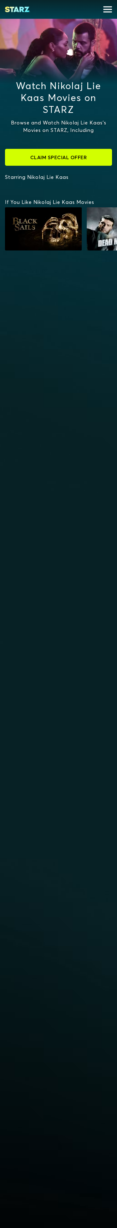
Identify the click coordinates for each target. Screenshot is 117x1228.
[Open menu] (107, 9)
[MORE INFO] (43, 228)
